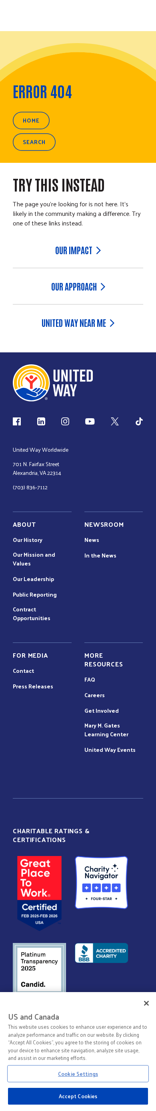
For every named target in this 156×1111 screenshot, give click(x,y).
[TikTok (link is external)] (139, 421)
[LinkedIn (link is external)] (41, 421)
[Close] (146, 1003)
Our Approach (74, 286)
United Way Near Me (74, 322)
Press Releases (33, 686)
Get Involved (101, 710)
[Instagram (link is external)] (65, 421)
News (91, 540)
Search (34, 142)
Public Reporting (35, 594)
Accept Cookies (78, 1096)
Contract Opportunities (31, 614)
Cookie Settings (78, 1073)
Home (31, 120)
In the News (100, 555)
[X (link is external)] (115, 421)
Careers (94, 695)
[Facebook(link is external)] (17, 421)
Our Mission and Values (34, 559)
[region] (78, 1051)
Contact (23, 670)
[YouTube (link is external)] (89, 421)
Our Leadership (33, 579)
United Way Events (110, 749)
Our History (27, 540)
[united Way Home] (53, 382)
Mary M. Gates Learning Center (106, 730)
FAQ (89, 679)
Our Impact (73, 249)
